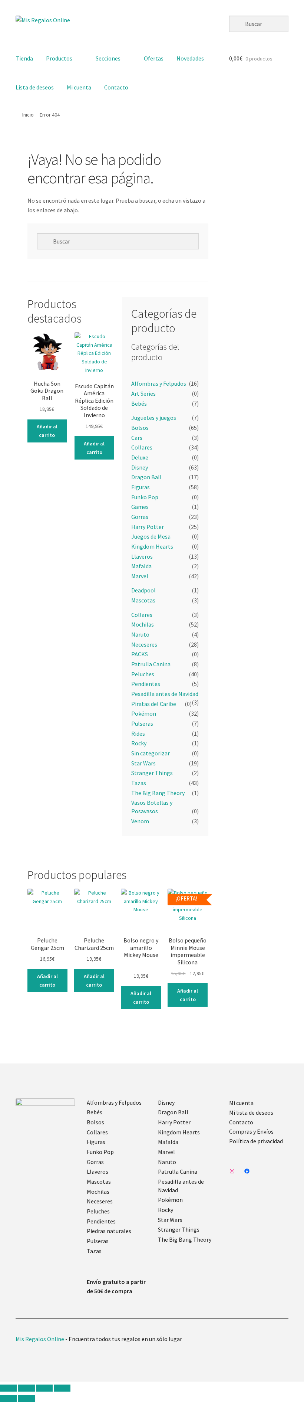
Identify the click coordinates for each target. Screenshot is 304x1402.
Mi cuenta (79, 87)
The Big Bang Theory (158, 793)
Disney (139, 467)
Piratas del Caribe (153, 703)
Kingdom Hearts (152, 546)
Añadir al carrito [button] (47, 430)
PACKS (139, 654)
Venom (140, 821)
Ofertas (153, 58)
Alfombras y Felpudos (158, 383)
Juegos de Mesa (151, 536)
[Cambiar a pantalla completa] (26, 1388)
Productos (59, 58)
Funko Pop (144, 497)
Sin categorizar (150, 753)
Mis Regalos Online (40, 1339)
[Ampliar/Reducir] (8, 1388)
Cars (136, 437)
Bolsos (140, 427)
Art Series (143, 393)
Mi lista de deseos (251, 1112)
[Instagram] (232, 1171)
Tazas (138, 783)
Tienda (24, 58)
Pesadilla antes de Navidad (164, 693)
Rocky (138, 743)
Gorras (139, 516)
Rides (138, 733)
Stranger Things (152, 773)
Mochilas (142, 624)
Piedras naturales (109, 1231)
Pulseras (142, 723)
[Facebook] (247, 1171)
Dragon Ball (146, 477)
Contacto (116, 87)
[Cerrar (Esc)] (62, 1388)
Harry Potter (147, 526)
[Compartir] (44, 1388)
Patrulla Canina (151, 664)
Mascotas (143, 600)
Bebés (139, 403)
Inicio (28, 114)
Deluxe (139, 457)
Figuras (140, 487)
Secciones (108, 58)
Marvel (139, 576)
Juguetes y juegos (153, 417)
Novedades (190, 58)
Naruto (140, 634)
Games (140, 506)
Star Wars (143, 763)
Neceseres (144, 644)
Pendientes (145, 683)
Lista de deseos (35, 87)
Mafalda (141, 566)
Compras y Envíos (251, 1131)
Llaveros (142, 556)
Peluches (142, 674)
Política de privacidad (256, 1141)
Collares (141, 447)
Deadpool (143, 590)
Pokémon (143, 713)
